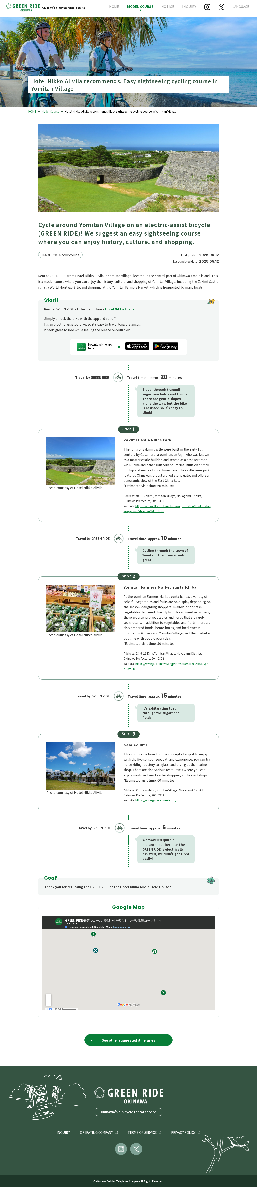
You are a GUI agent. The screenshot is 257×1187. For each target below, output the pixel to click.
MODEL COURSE (140, 6)
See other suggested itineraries (128, 1040)
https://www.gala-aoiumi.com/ (155, 800)
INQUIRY (189, 6)
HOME (114, 6)
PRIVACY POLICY (183, 1132)
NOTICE (167, 6)
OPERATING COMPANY (96, 1132)
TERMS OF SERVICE (142, 1132)
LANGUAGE (241, 6)
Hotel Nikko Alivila (120, 309)
